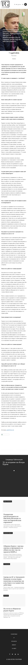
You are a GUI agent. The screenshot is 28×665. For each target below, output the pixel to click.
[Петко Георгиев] (5, 4)
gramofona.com (10, 430)
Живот (14, 645)
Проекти (14, 641)
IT (14, 637)
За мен (14, 648)
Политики (14, 634)
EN (22, 4)
